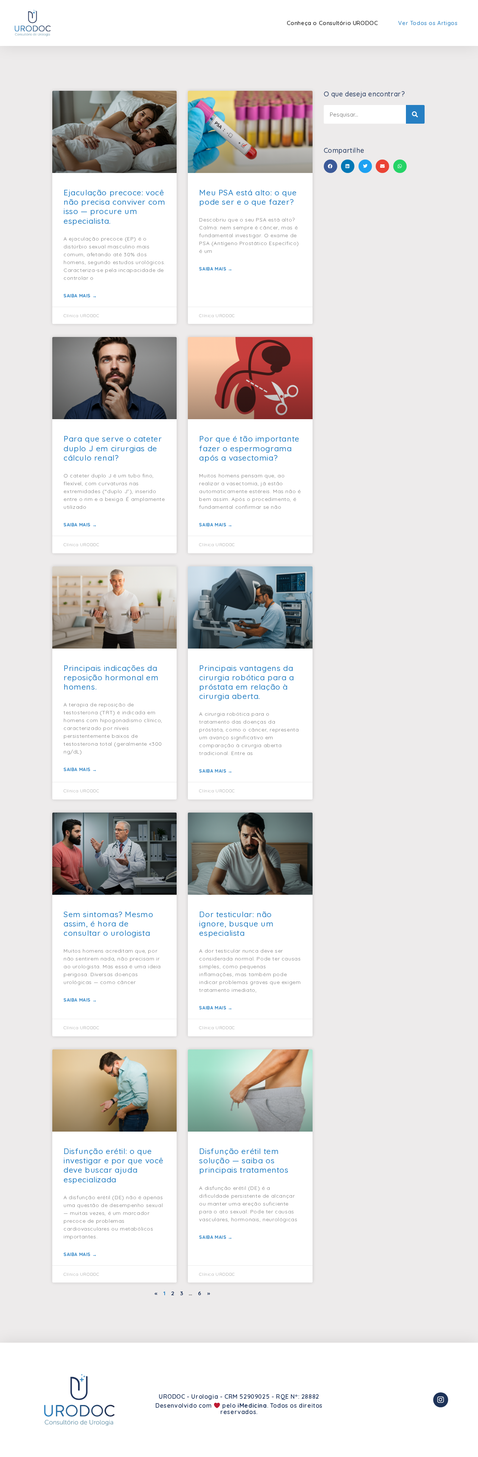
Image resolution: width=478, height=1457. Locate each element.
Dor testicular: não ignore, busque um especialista (236, 923)
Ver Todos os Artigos (427, 23)
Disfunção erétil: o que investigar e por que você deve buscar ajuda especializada (113, 1165)
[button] (330, 166)
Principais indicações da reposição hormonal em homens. (111, 677)
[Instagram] (440, 1399)
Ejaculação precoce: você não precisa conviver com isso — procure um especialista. (114, 207)
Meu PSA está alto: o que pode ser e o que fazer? (248, 197)
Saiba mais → (80, 295)
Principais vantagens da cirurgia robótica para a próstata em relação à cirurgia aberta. (246, 682)
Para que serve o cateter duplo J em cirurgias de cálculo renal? (112, 448)
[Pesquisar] (415, 114)
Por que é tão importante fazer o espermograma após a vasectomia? (249, 448)
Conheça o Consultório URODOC (332, 23)
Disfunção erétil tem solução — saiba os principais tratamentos (243, 1160)
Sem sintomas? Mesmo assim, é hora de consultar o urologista (108, 923)
